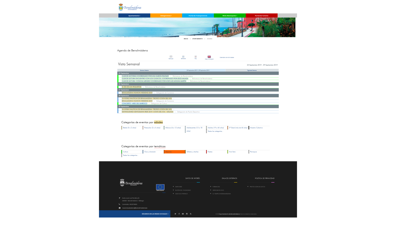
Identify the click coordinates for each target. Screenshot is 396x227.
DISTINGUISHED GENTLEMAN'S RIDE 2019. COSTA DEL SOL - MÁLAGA (147, 112)
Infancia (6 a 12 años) (173, 128)
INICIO (186, 39)
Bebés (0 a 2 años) (129, 128)
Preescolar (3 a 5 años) (152, 128)
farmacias (216, 187)
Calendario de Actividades (227, 57)
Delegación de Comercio (165, 93)
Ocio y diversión (150, 152)
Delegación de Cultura (159, 104)
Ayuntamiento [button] (133, 16)
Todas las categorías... (216, 131)
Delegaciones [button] (165, 16)
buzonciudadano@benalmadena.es (135, 208)
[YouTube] (183, 214)
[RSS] (190, 214)
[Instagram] (187, 214)
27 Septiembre (124, 90)
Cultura (125, 152)
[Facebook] (179, 214)
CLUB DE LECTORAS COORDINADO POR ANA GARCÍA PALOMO (145, 76)
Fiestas (210, 152)
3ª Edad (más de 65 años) (238, 128)
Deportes (168, 152)
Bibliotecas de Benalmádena (183, 76)
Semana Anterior (144, 70)
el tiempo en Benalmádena (222, 194)
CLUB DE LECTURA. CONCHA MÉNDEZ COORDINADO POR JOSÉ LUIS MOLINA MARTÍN (154, 81)
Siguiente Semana (252, 70)
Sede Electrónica (181, 194)
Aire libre (232, 152)
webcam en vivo (218, 190)
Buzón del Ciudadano (183, 190)
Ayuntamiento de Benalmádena (229, 214)
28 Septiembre (124, 96)
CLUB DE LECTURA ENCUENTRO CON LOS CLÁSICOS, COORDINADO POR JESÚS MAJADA (155, 79)
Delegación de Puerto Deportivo (188, 112)
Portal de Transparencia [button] (198, 16)
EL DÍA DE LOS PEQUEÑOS (131, 87)
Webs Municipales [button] (229, 16)
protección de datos (257, 187)
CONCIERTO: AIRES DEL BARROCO (134, 104)
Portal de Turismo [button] (261, 16)
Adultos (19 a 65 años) (216, 128)
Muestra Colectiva (256, 128)
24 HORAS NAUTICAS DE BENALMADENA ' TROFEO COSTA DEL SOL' (147, 98)
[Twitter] (175, 214)
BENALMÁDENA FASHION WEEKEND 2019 (137, 93)
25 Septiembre (124, 84)
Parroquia (253, 152)
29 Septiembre (124, 106)
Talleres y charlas (192, 152)
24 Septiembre (124, 73)
